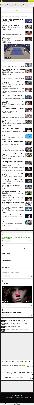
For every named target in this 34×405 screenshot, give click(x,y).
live (31, 4)
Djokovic (26, 16)
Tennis (6, 404)
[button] (27, 1)
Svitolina (19, 16)
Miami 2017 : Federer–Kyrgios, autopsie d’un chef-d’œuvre (12, 326)
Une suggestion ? (30, 397)
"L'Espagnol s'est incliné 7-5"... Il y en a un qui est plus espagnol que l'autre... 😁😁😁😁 (13, 365)
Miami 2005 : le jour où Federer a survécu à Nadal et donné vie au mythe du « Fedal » (16, 323)
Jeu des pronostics (17, 404)
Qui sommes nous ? (4, 397)
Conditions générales (11, 397)
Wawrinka (22, 16)
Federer (13, 16)
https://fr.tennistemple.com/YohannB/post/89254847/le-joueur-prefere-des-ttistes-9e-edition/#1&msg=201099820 (16, 238)
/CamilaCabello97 (6, 309)
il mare (5, 280)
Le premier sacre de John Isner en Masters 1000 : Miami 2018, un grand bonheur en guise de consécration (17, 330)
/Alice (4, 245)
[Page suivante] (17, 229)
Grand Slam (6, 16)
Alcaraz (10, 16)
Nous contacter (26, 397)
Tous (31, 5)
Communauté (28, 404)
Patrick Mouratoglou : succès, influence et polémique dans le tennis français (15, 320)
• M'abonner (7, 245)
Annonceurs (7, 397)
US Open (3, 16)
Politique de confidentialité (17, 397)
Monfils (16, 16)
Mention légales (22, 397)
